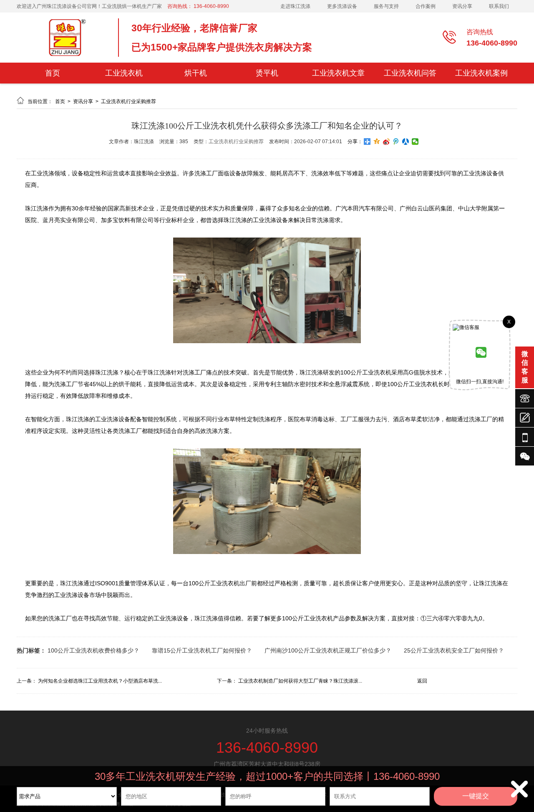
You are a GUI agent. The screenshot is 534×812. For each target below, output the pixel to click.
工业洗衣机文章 (338, 73)
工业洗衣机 (124, 73)
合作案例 (426, 6)
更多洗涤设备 (342, 6)
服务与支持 (386, 6)
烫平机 (267, 73)
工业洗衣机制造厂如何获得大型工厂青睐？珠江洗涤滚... (300, 681)
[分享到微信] (415, 141)
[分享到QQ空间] (376, 141)
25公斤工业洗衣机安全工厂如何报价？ (454, 650)
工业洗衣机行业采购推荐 (128, 101)
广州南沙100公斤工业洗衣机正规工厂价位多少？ (327, 650)
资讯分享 (462, 6)
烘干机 (195, 73)
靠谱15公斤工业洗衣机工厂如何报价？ (202, 650)
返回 (422, 681)
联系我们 (499, 6)
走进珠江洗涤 (295, 6)
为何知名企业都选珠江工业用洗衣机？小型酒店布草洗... (100, 681)
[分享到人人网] (405, 141)
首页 (52, 73)
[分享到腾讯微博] (396, 141)
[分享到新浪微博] (386, 141)
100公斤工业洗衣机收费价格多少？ (93, 650)
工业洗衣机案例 (481, 73)
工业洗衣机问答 (410, 73)
